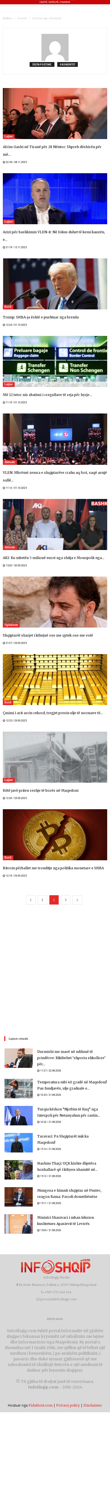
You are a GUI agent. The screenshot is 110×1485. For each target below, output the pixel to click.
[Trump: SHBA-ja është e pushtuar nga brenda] (55, 283)
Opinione (11, 625)
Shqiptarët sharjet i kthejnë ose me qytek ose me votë (48, 635)
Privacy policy (68, 1405)
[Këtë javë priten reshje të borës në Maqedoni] (55, 757)
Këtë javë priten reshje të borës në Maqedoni (40, 790)
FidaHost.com (40, 1405)
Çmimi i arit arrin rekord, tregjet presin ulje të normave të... (53, 713)
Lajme (9, 136)
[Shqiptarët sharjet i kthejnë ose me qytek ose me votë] (55, 602)
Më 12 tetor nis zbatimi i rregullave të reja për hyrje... (47, 395)
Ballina (7, 18)
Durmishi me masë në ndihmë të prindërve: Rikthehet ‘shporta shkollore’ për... (71, 1058)
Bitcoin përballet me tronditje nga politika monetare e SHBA (53, 868)
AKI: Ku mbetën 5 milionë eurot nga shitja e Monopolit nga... (53, 558)
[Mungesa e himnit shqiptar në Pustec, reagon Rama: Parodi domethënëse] (19, 1197)
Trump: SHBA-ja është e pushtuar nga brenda (41, 317)
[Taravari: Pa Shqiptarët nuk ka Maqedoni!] (19, 1142)
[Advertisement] (55, 970)
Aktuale (10, 462)
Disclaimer (92, 1405)
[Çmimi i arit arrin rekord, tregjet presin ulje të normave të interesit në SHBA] (55, 679)
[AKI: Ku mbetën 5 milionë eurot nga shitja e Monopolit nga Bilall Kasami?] (55, 524)
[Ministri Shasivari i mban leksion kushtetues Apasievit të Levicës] (19, 1224)
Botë (8, 307)
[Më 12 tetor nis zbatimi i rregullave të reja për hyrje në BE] (55, 361)
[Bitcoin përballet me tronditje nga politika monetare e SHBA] (55, 834)
